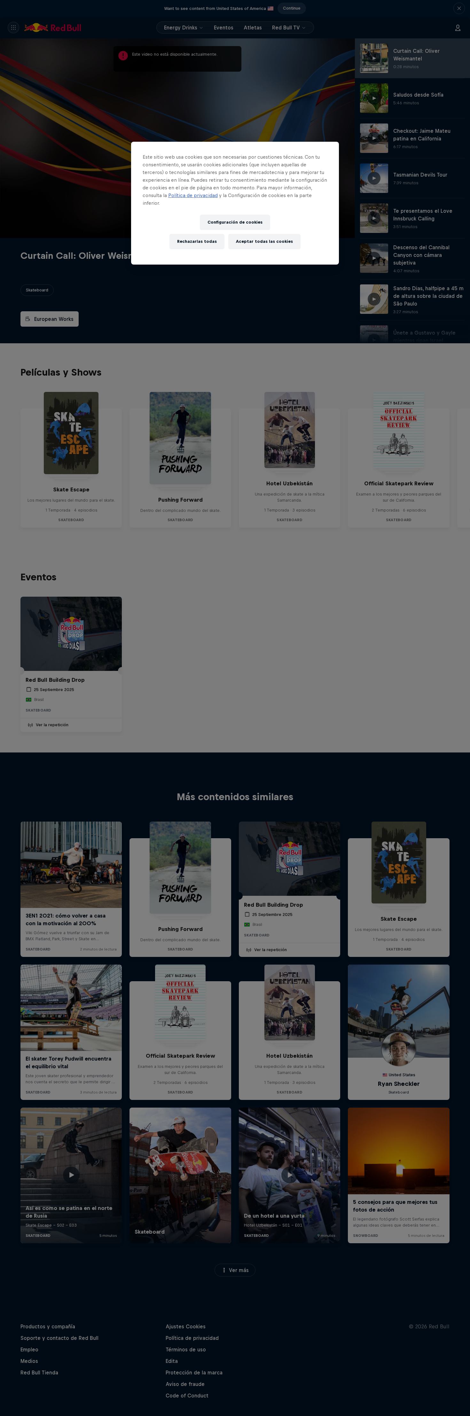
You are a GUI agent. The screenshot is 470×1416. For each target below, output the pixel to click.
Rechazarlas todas (197, 241)
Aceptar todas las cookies (264, 241)
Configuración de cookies (235, 222)
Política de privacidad (193, 195)
